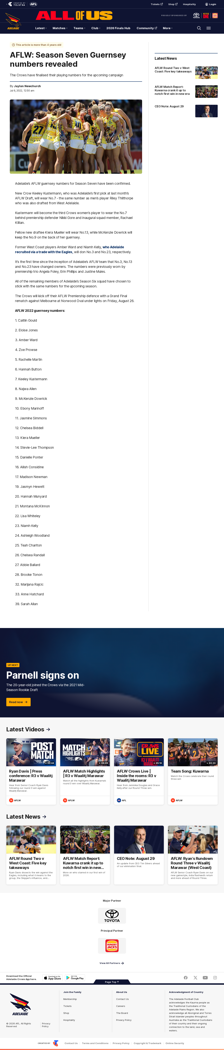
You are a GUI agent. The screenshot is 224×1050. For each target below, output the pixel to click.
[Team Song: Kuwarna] (193, 771)
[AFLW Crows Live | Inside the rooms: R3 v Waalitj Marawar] (139, 771)
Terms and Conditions (95, 1043)
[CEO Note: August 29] (186, 111)
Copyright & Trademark (147, 1043)
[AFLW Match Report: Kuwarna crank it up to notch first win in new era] (186, 92)
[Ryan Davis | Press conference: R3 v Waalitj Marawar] (31, 771)
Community (145, 28)
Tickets (155, 4)
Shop (171, 4)
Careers (120, 1006)
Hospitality (189, 4)
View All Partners (110, 963)
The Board (122, 1013)
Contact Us (122, 999)
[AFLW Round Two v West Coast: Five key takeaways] (186, 72)
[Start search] (199, 28)
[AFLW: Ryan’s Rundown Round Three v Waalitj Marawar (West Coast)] (193, 855)
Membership (70, 999)
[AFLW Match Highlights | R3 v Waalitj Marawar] (85, 771)
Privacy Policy (46, 1025)
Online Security (175, 1043)
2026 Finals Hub (118, 28)
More (166, 28)
